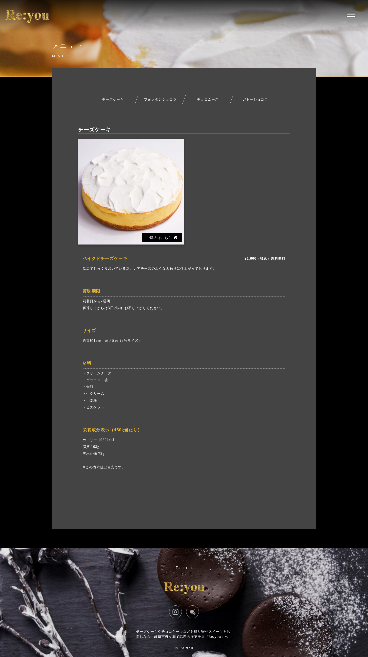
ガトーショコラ (255, 99)
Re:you (186, 648)
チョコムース (208, 99)
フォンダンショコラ (160, 99)
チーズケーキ (113, 99)
